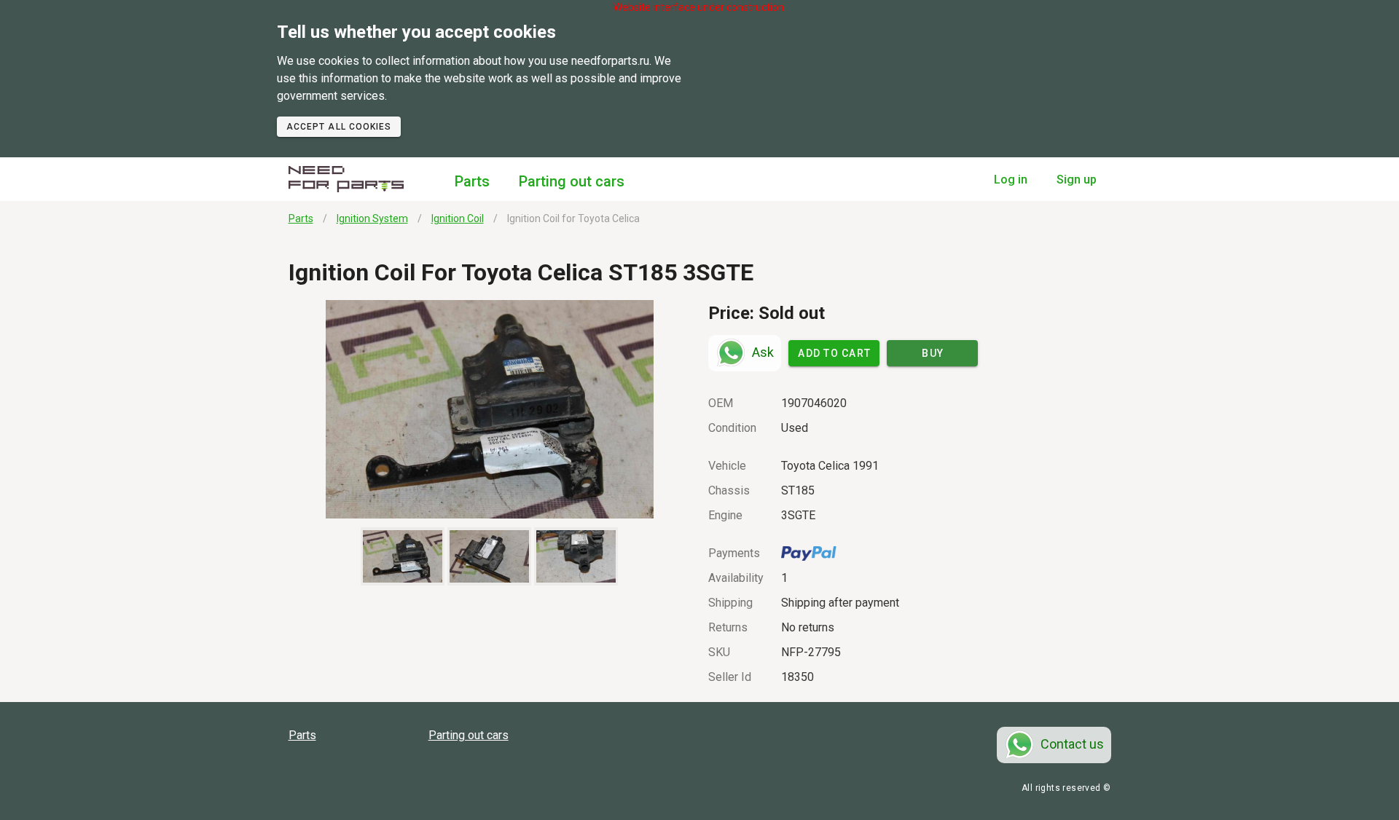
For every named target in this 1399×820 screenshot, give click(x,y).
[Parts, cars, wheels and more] (346, 179)
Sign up (1077, 179)
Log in (1010, 179)
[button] (490, 409)
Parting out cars (571, 181)
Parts (472, 181)
